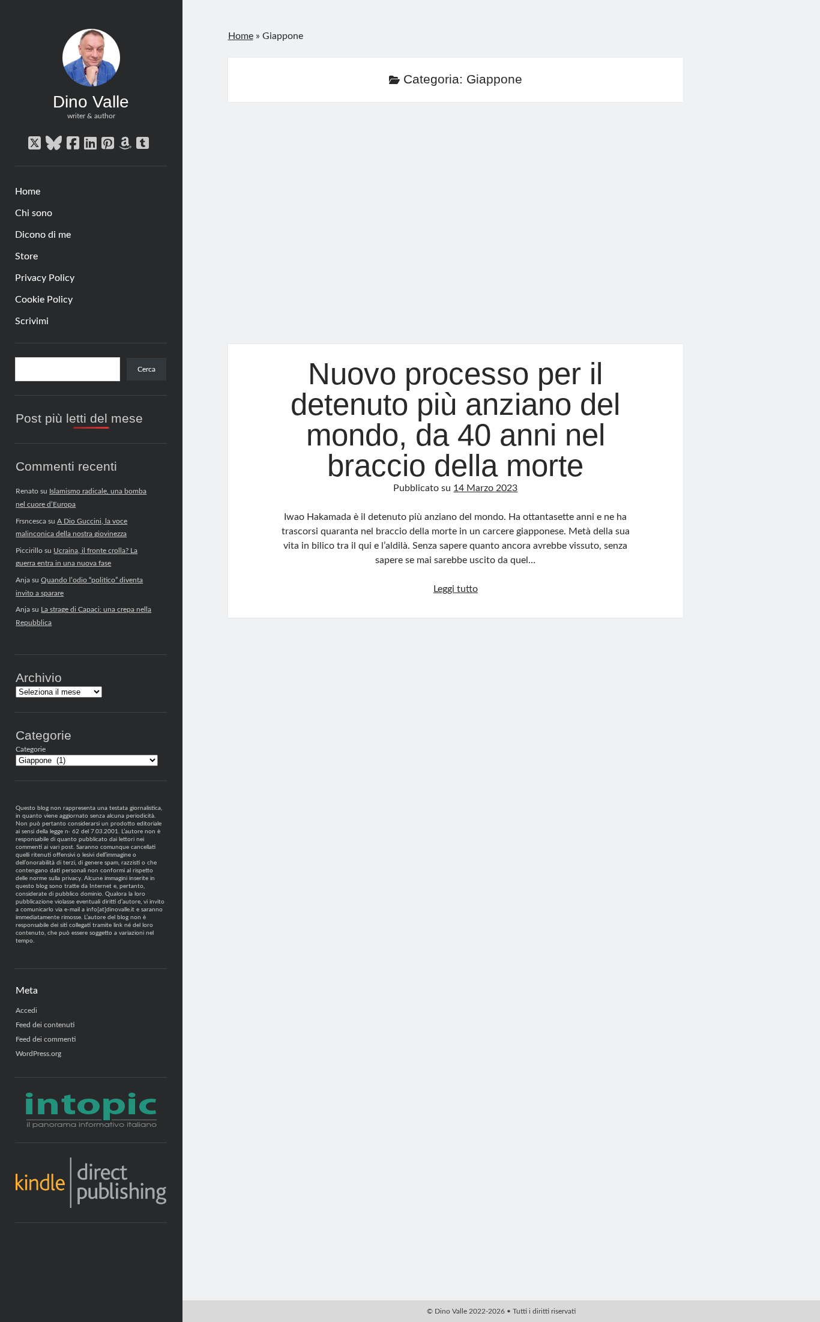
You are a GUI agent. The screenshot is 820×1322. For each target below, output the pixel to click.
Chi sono (33, 213)
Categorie (31, 749)
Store (26, 256)
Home (27, 191)
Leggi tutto (455, 589)
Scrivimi (32, 321)
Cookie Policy (44, 299)
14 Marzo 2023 (485, 488)
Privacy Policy (44, 278)
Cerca (146, 369)
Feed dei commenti (46, 1039)
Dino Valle (91, 101)
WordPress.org (38, 1053)
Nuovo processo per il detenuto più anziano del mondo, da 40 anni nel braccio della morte (456, 230)
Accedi (26, 1010)
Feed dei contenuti (45, 1024)
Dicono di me (43, 235)
